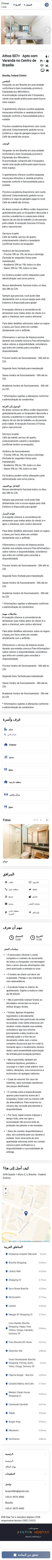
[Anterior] (41, 820)
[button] (26, 1213)
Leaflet (13, 1241)
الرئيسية (9, 1461)
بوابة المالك (10, 1466)
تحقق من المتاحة (28, 1555)
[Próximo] (46, 820)
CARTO (46, 1241)
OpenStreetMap (25, 1241)
